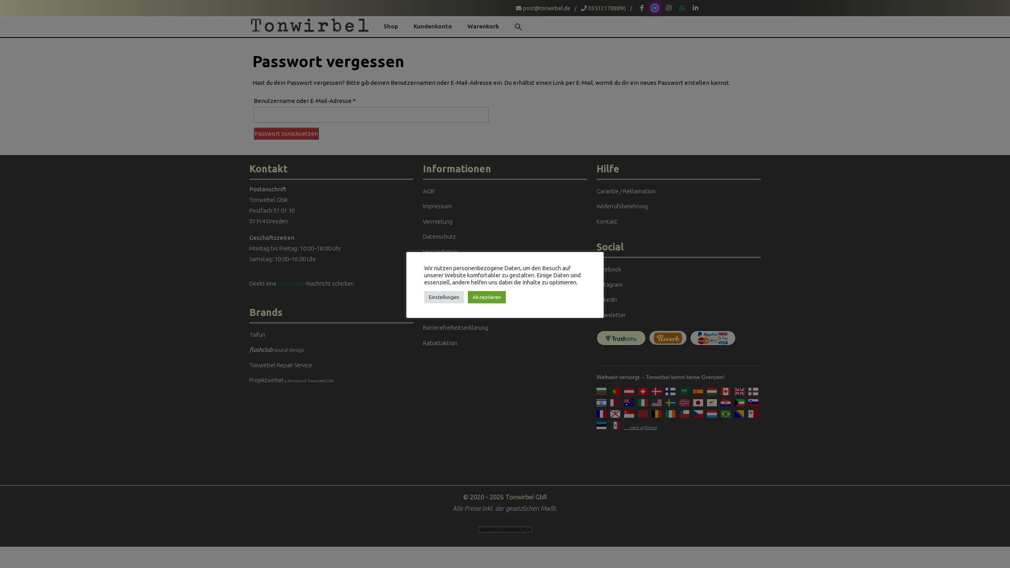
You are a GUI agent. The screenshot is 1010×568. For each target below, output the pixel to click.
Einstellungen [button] (444, 297)
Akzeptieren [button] (487, 297)
